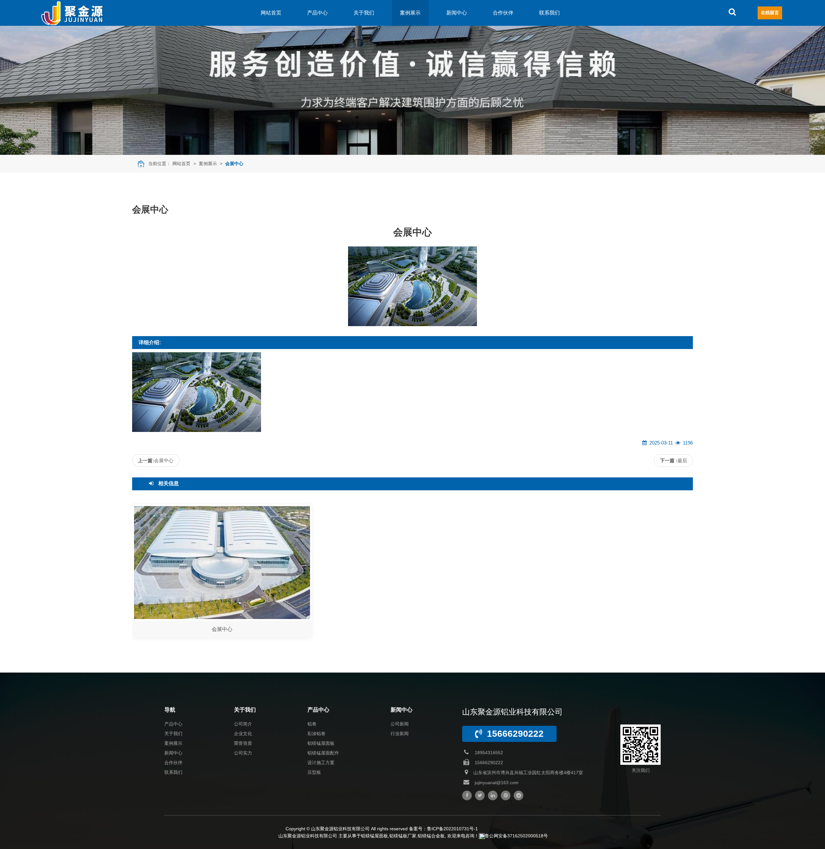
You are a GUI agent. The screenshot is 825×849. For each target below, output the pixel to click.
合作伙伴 (503, 12)
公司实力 (243, 752)
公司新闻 (400, 723)
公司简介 (243, 723)
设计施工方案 (321, 762)
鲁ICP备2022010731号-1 (452, 828)
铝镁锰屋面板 (321, 743)
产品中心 (317, 12)
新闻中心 (456, 12)
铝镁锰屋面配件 (323, 752)
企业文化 (243, 733)
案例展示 (410, 12)
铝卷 (311, 723)
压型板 (314, 772)
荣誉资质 (243, 743)
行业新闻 (400, 733)
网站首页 (271, 12)
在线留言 (770, 12)
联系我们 (549, 12)
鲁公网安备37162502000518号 (516, 835)
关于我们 (364, 12)
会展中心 (234, 163)
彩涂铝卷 (316, 733)
